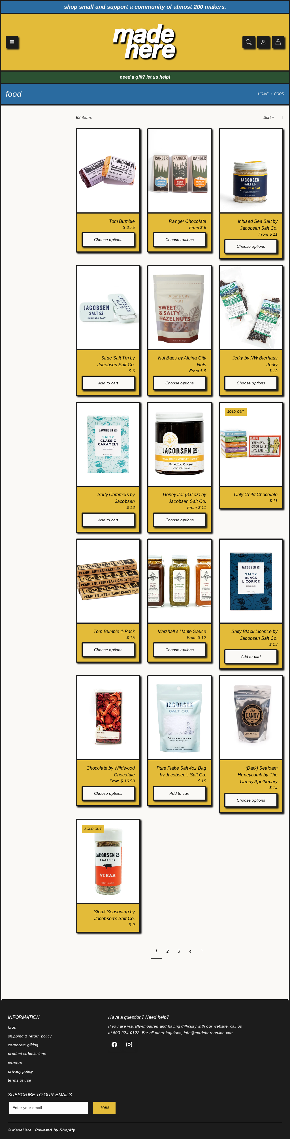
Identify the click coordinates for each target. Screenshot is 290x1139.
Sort (267, 117)
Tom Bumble (122, 221)
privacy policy (20, 1071)
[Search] (248, 42)
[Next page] (202, 951)
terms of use (19, 1080)
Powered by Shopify (55, 1130)
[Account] (263, 42)
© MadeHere (20, 1130)
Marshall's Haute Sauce (182, 631)
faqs (12, 1027)
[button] (12, 42)
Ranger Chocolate (187, 221)
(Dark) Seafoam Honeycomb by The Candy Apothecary (258, 775)
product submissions (27, 1053)
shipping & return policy (30, 1036)
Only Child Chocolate (256, 494)
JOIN (104, 1108)
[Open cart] (278, 42)
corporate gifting (23, 1045)
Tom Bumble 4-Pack (114, 631)
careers (15, 1062)
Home (263, 94)
